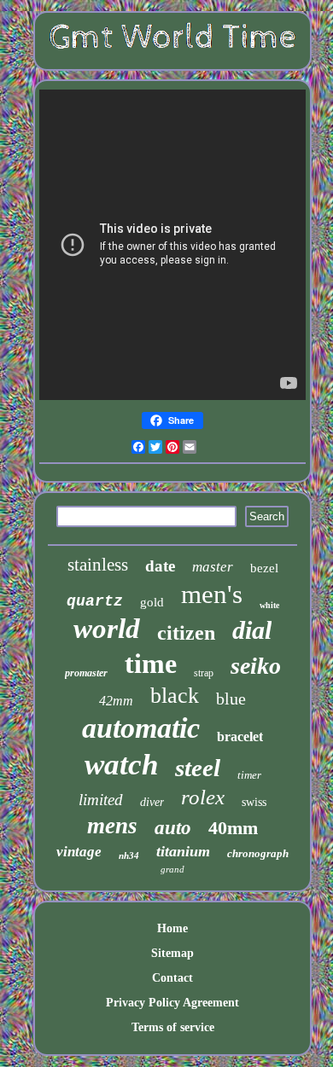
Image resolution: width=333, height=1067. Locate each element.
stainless (97, 564)
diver (152, 802)
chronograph (258, 853)
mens (112, 825)
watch (121, 764)
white (269, 605)
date (160, 566)
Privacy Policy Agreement (172, 1002)
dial (252, 630)
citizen (186, 633)
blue (231, 698)
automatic (141, 728)
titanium (183, 851)
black (174, 695)
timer (249, 774)
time (151, 663)
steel (197, 767)
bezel (264, 568)
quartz (95, 601)
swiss (254, 802)
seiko (256, 665)
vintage (79, 852)
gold (152, 602)
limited (101, 800)
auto (173, 827)
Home (172, 928)
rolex (203, 797)
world (106, 628)
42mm (116, 700)
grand (172, 869)
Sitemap (172, 953)
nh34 (129, 855)
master (212, 567)
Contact (172, 977)
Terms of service (172, 1027)
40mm (233, 827)
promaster (86, 673)
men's (211, 594)
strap (203, 673)
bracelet (240, 736)
